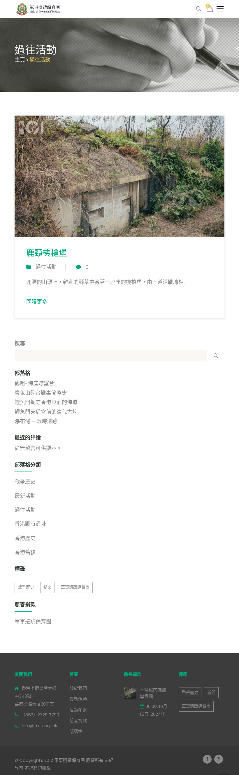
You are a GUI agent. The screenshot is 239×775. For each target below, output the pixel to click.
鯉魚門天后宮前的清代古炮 (46, 412)
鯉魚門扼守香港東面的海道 (46, 402)
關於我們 (78, 688)
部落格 (75, 731)
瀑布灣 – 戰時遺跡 (36, 421)
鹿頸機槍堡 (46, 253)
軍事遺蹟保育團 (33, 621)
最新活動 (25, 496)
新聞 (47, 587)
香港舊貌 (25, 552)
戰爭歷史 (25, 481)
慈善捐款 (78, 721)
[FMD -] (39, 8)
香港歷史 (25, 538)
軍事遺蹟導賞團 (75, 587)
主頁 (20, 59)
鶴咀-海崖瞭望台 (34, 383)
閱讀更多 (36, 302)
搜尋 (20, 343)
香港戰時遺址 (30, 524)
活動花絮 (78, 710)
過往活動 (46, 266)
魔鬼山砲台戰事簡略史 (41, 393)
